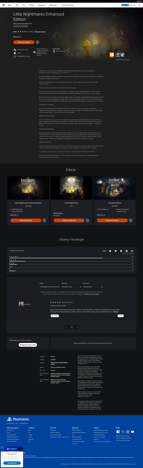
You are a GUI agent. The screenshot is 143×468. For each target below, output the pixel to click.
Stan (73, 434)
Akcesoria (42, 5)
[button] (54, 315)
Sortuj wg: (86, 283)
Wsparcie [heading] (75, 428)
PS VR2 (30, 434)
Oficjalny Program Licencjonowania (102, 441)
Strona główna (10, 423)
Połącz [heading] (118, 428)
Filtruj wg (64, 283)
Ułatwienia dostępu (55, 432)
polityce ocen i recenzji (92, 294)
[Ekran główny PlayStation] (3, 5)
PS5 (17, 5)
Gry (24, 5)
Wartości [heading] (53, 428)
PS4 (29, 432)
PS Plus (31, 5)
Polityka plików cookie (110, 464)
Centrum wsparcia (76, 430)
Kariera (8, 432)
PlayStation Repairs (77, 437)
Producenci (96, 439)
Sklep (9, 5)
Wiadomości (53, 5)
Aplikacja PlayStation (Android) (123, 438)
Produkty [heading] (31, 428)
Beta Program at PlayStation (123, 440)
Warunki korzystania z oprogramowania (126, 464)
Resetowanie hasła (76, 439)
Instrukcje (74, 443)
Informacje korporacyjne (12, 439)
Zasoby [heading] (96, 428)
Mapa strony (101, 464)
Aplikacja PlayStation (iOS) (122, 436)
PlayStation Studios (11, 434)
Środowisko (53, 430)
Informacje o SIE (11, 430)
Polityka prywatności (76, 464)
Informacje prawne (65, 464)
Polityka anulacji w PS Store (100, 432)
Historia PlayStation (11, 441)
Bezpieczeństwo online (56, 434)
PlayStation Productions (12, 437)
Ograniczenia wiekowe (99, 434)
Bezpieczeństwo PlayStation (79, 432)
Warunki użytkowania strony (89, 464)
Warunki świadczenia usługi (101, 430)
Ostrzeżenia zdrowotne (83, 396)
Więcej (116, 312)
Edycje (41, 283)
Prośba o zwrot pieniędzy (78, 441)
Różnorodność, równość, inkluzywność (59, 437)
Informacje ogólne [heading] (13, 428)
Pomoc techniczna (67, 5)
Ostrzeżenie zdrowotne (99, 437)
